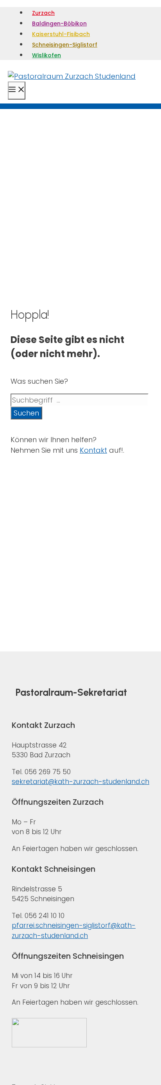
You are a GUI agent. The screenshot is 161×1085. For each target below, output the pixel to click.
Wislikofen (46, 55)
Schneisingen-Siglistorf (64, 45)
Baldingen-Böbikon (59, 23)
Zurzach (43, 13)
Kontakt (93, 450)
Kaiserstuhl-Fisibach (61, 34)
